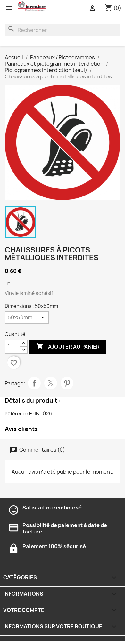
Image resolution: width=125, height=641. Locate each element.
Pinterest (67, 383)
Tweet (50, 383)
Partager (34, 383)
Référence (16, 414)
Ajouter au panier (68, 346)
